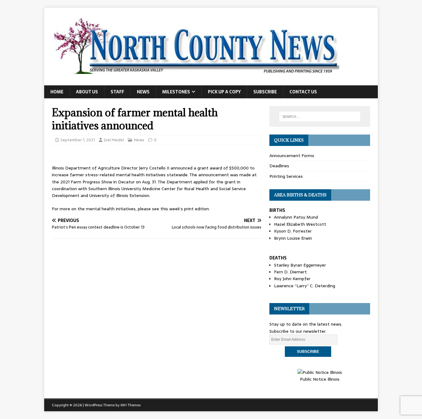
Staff (117, 91)
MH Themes (130, 405)
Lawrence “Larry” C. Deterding (304, 285)
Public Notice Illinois (320, 379)
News (143, 91)
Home (56, 91)
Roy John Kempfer (292, 278)
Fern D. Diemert (290, 271)
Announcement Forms (291, 155)
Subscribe (265, 91)
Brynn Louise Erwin (293, 238)
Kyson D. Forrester (293, 231)
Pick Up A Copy (224, 91)
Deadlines (279, 165)
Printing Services (286, 176)
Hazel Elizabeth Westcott (300, 224)
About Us (87, 91)
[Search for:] (319, 116)
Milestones (176, 91)
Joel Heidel (114, 140)
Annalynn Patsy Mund (296, 217)
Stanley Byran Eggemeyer (300, 265)
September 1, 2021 (78, 140)
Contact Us (303, 91)
